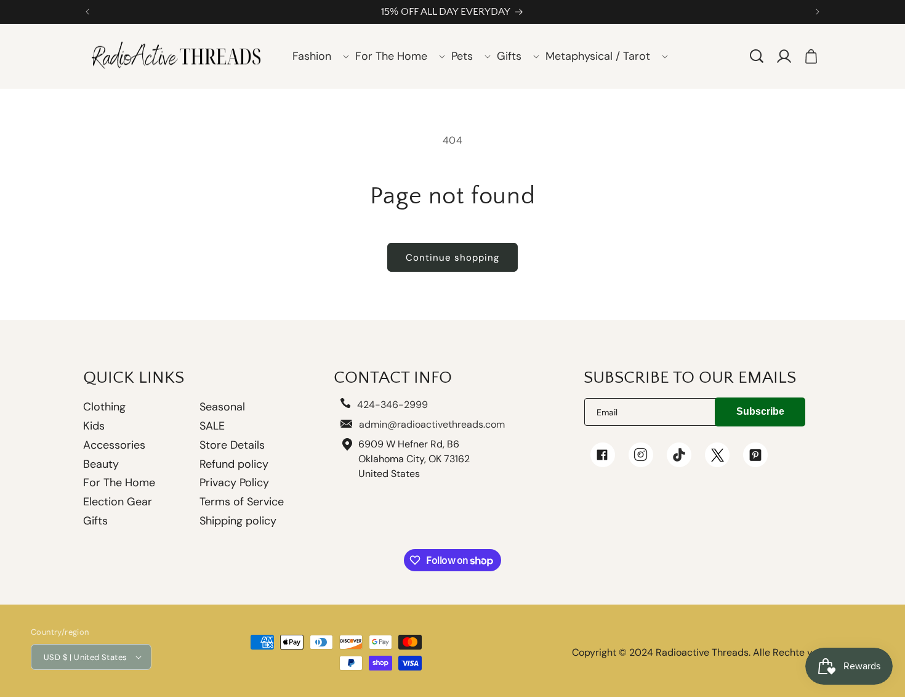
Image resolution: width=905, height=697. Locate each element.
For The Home (119, 482)
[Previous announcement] (87, 11)
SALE (212, 425)
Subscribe (760, 411)
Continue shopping (452, 257)
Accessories (114, 445)
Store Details (232, 445)
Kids (94, 425)
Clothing (104, 407)
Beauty (101, 464)
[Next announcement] (817, 11)
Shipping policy (237, 520)
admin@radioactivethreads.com (432, 424)
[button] (316, 56)
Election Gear (117, 501)
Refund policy (233, 464)
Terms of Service (241, 501)
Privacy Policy (234, 482)
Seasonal (222, 406)
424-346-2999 (392, 404)
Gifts (95, 520)
